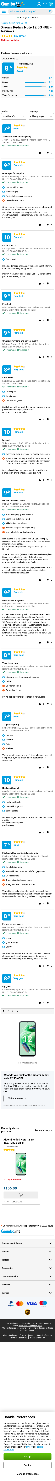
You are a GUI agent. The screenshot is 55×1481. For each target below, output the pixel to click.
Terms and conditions (18, 1338)
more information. (27, 1330)
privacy (29, 1447)
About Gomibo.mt (10, 1335)
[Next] (51, 1011)
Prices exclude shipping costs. (30, 1326)
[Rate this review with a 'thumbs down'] (48, 152)
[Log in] (39, 4)
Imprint (31, 1335)
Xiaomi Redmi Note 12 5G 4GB (14, 23)
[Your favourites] (45, 4)
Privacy (23, 1335)
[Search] (50, 11)
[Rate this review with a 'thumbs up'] (39, 152)
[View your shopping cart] (51, 4)
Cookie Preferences (44, 1335)
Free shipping (31, 1063)
